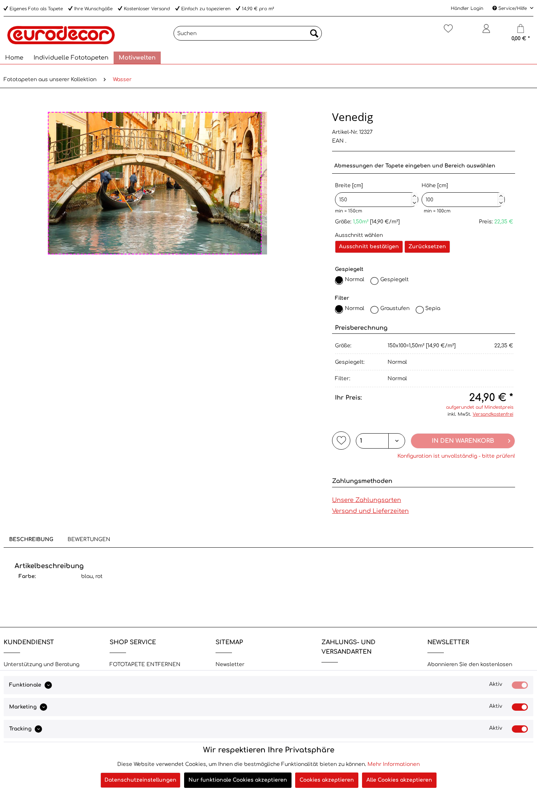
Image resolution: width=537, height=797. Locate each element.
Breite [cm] (375, 193)
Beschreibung (31, 539)
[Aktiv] (520, 685)
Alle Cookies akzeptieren (399, 780)
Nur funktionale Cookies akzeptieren (237, 780)
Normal (354, 279)
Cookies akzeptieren (327, 780)
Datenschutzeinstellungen (140, 780)
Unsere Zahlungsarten (366, 500)
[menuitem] (248, 33)
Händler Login (467, 8)
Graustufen (395, 308)
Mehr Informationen (393, 764)
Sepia (432, 308)
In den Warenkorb (463, 441)
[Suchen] (314, 33)
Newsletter (230, 664)
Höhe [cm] (462, 193)
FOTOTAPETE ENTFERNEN (145, 664)
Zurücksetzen (427, 246)
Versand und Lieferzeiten (370, 511)
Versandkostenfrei (493, 414)
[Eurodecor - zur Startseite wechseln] (61, 35)
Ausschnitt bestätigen (369, 246)
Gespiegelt (394, 279)
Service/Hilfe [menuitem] (512, 8)
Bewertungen (89, 539)
